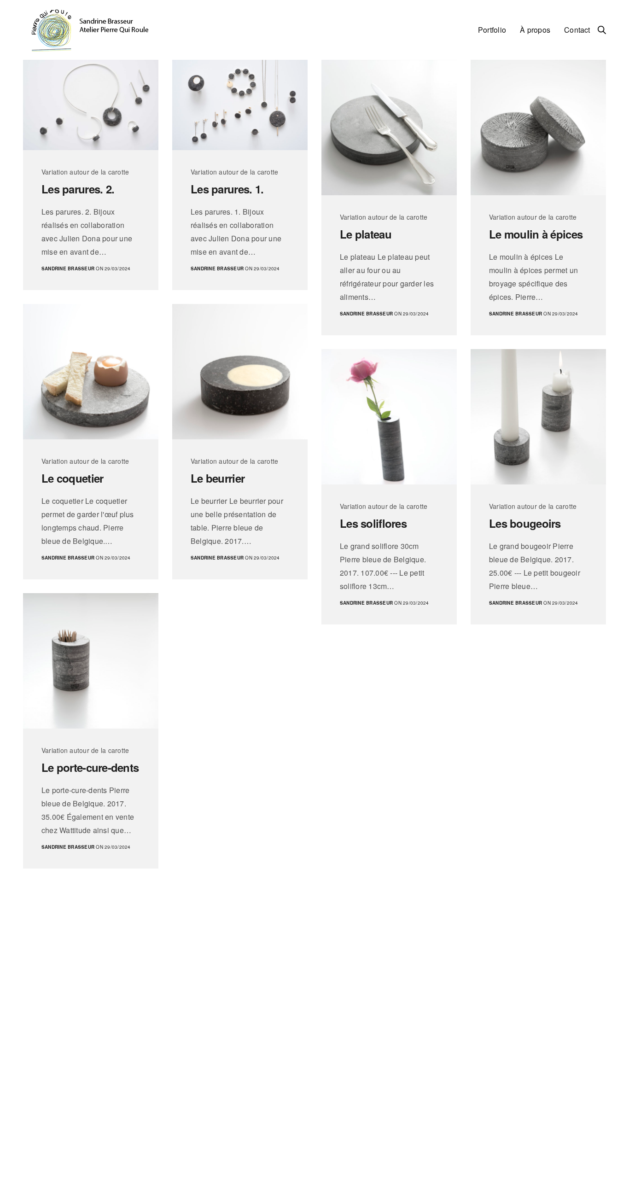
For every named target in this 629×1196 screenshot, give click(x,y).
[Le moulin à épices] (538, 127)
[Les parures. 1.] (240, 105)
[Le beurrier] (240, 371)
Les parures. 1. (227, 189)
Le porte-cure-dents (90, 767)
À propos (535, 29)
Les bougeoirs (525, 523)
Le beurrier (218, 478)
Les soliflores (373, 523)
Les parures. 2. (77, 189)
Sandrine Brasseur (67, 268)
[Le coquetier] (90, 371)
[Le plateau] (389, 127)
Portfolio (492, 29)
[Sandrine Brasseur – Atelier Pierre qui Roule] (89, 30)
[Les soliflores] (389, 416)
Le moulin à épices (535, 234)
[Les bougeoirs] (538, 416)
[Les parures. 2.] (90, 105)
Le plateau (365, 234)
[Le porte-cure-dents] (90, 661)
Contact (577, 29)
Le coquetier (72, 478)
